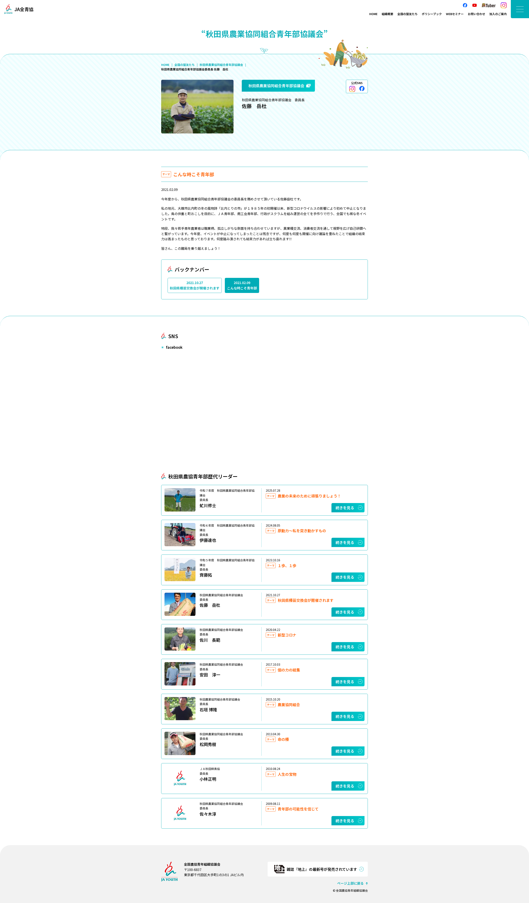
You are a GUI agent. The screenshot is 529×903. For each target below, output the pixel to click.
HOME (373, 14)
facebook (465, 5)
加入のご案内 (498, 14)
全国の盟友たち (407, 14)
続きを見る (345, 507)
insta (352, 89)
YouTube (474, 5)
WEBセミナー (455, 14)
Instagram (504, 5)
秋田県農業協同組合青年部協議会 (221, 65)
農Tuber (489, 5)
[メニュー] (520, 9)
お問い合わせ (476, 14)
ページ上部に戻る (350, 883)
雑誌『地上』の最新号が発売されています (322, 869)
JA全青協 (23, 9)
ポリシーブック (432, 14)
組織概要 (387, 14)
